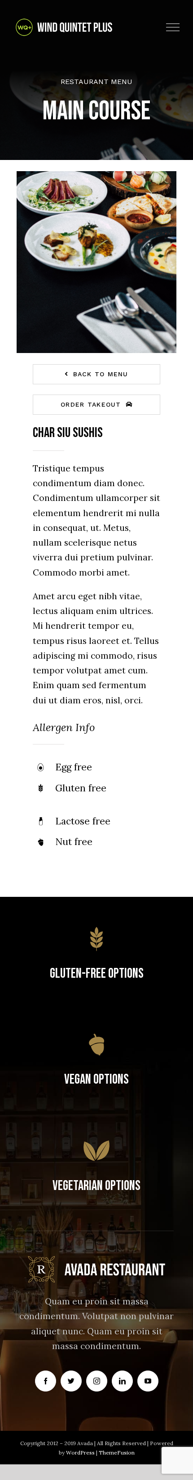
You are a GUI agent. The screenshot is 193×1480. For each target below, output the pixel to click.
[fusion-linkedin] (122, 1381)
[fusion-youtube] (147, 1381)
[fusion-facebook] (45, 1381)
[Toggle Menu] (173, 27)
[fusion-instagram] (96, 1381)
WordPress (81, 1452)
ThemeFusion (117, 1452)
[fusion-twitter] (71, 1381)
